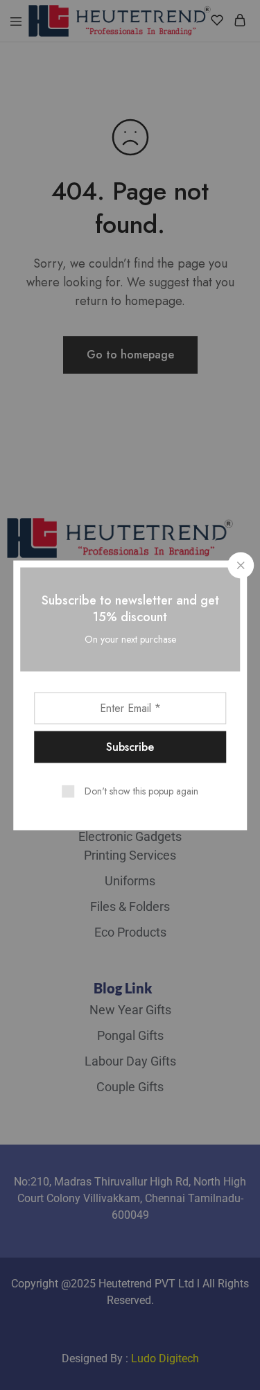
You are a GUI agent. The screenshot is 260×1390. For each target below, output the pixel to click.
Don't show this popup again (141, 790)
